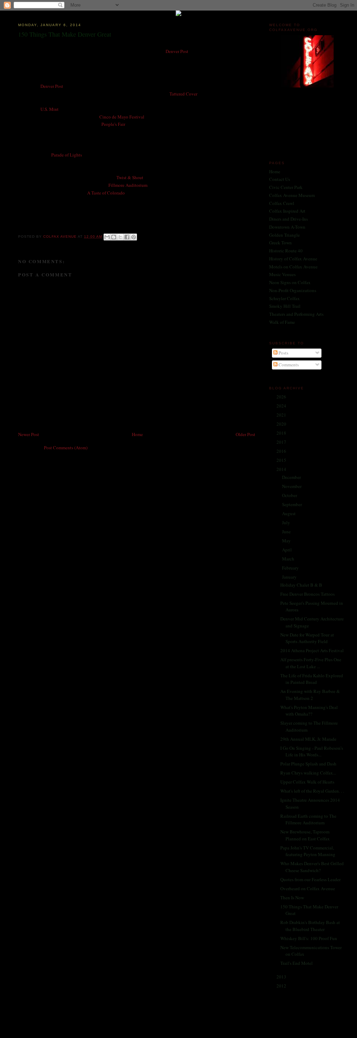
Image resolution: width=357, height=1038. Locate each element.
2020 (281, 424)
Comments (288, 364)
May (287, 540)
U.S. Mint (49, 109)
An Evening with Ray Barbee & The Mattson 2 (310, 694)
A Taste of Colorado (106, 193)
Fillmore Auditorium (127, 185)
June (287, 531)
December (292, 477)
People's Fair (113, 124)
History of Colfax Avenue (293, 258)
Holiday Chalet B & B (301, 585)
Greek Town (280, 242)
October (290, 495)
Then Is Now (292, 897)
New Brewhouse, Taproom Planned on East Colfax (305, 835)
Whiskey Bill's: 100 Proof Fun (308, 938)
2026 (281, 397)
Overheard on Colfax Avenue (307, 888)
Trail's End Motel (296, 963)
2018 (281, 433)
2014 (281, 469)
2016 (281, 451)
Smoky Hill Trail (285, 306)
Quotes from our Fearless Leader (310, 879)
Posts (283, 353)
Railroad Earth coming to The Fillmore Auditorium (308, 819)
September (292, 504)
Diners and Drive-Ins (288, 219)
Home (137, 434)
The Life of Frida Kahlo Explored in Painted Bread (311, 679)
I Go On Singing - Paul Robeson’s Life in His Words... (311, 751)
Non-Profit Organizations (292, 290)
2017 (281, 442)
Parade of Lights (66, 155)
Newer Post (28, 434)
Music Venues (282, 274)
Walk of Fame (282, 322)
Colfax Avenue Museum (292, 195)
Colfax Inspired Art (287, 211)
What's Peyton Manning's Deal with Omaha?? (309, 710)
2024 (281, 406)
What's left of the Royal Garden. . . (312, 791)
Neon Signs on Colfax (290, 282)
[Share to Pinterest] (133, 237)
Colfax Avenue (60, 236)
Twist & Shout (129, 177)
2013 (281, 977)
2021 (281, 415)
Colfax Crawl (281, 203)
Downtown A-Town (287, 227)
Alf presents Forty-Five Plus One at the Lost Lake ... (310, 663)
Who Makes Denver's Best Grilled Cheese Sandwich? (312, 866)
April (287, 550)
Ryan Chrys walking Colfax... (308, 773)
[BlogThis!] (113, 237)
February (291, 568)
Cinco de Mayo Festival (121, 117)
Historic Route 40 (286, 250)
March (288, 559)
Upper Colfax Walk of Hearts (307, 782)
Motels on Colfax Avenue (293, 267)
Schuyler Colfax (284, 298)
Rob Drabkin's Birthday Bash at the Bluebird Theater (310, 925)
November (292, 486)
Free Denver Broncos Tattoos (307, 594)
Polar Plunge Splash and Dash (308, 764)
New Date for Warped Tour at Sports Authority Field (307, 638)
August (289, 513)
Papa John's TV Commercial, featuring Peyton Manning (307, 851)
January (290, 577)
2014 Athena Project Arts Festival (312, 650)
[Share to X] (120, 237)
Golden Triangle (284, 235)
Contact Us (279, 179)
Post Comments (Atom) (66, 447)
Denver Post (177, 51)
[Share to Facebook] (126, 237)
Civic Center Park (286, 187)
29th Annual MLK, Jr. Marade (308, 739)
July (286, 522)
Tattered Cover (183, 94)
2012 (281, 986)
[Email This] (107, 237)
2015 (281, 460)
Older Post (245, 434)
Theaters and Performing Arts (296, 314)
